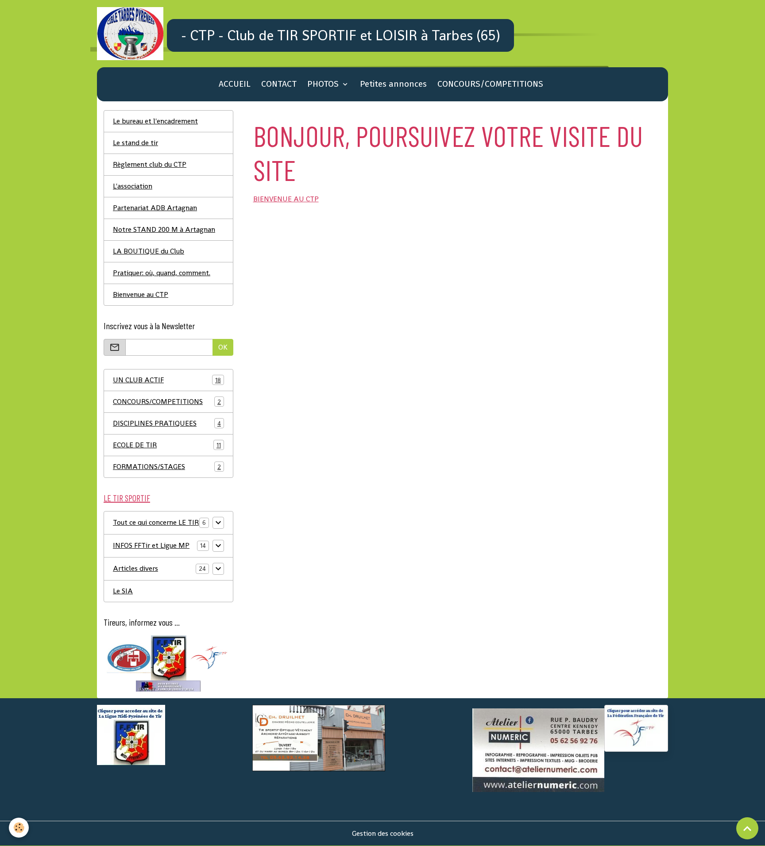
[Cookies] (19, 828)
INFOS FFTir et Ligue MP (151, 545)
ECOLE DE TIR (167, 445)
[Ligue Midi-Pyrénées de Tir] (168, 657)
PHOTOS (324, 84)
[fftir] (208, 657)
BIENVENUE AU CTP (286, 199)
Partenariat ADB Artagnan (155, 207)
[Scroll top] (747, 828)
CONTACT (279, 84)
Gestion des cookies (382, 833)
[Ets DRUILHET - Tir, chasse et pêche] (318, 737)
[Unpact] (168, 685)
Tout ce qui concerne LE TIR (156, 522)
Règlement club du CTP (149, 164)
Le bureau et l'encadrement (155, 121)
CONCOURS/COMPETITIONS (490, 84)
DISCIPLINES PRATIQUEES (167, 423)
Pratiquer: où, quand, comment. (161, 272)
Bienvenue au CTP (140, 294)
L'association (132, 186)
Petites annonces (393, 84)
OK (223, 347)
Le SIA (123, 591)
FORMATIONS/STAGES (167, 466)
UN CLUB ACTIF (167, 380)
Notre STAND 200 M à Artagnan (164, 229)
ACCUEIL (235, 84)
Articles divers (135, 568)
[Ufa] (129, 657)
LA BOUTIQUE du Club (148, 251)
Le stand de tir (135, 142)
